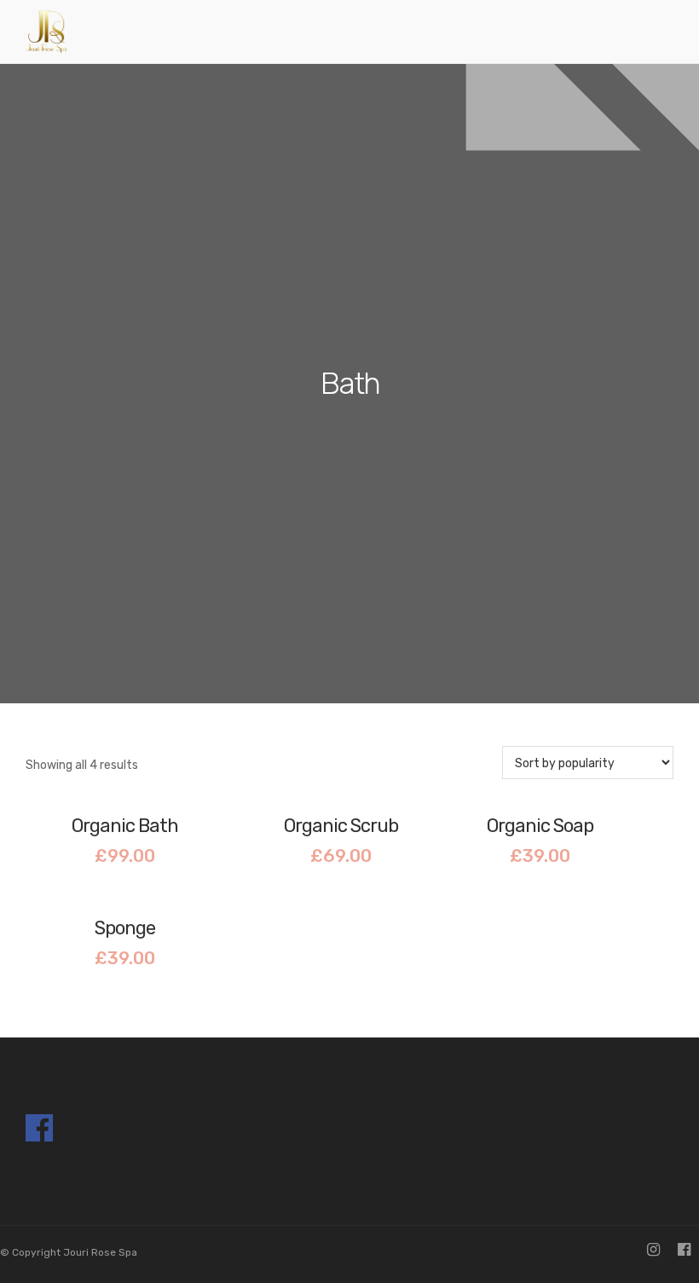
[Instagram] (653, 1251)
